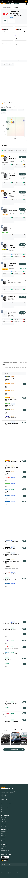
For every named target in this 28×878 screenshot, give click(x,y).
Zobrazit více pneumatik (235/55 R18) (13, 749)
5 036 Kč (22, 244)
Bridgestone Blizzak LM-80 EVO (12, 568)
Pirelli (2, 838)
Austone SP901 (12, 296)
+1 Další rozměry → (23, 161)
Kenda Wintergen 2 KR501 (10, 714)
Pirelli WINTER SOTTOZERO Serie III (13, 461)
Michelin (2, 833)
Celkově (3, 110)
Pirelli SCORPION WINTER (11, 399)
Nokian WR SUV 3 (9, 485)
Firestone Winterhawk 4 (10, 479)
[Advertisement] (14, 83)
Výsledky (17, 60)
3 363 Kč (22, 174)
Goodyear (3, 837)
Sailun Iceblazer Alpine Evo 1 (15, 280)
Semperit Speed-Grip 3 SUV (11, 653)
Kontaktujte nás (4, 846)
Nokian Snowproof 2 (14, 227)
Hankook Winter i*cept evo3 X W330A (13, 175)
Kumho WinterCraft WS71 (10, 548)
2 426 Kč (22, 312)
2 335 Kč (22, 296)
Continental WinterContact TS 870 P (13, 210)
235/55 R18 (9, 7)
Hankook (3, 840)
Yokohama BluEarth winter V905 (12, 623)
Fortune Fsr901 (8, 659)
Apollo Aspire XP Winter (10, 642)
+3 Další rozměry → (23, 213)
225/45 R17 (3, 819)
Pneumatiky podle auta (6, 807)
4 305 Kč (22, 209)
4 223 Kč (22, 264)
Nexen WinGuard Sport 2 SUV (11, 721)
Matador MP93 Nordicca (10, 629)
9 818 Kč (22, 192)
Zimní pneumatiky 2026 (6, 803)
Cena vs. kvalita (6, 60)
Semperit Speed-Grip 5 (10, 491)
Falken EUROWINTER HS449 (11, 585)
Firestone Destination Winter (11, 573)
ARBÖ (4, 7)
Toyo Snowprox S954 (9, 503)
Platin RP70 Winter (9, 665)
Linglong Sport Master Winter (11, 648)
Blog (2, 848)
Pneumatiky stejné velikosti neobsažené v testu (8, 64)
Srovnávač (3, 809)
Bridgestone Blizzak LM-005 (7, 31)
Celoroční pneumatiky (5, 805)
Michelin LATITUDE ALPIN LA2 (11, 467)
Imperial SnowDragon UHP (11, 703)
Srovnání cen (3, 811)
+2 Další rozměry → (23, 178)
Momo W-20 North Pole (10, 579)
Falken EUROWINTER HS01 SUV (12, 497)
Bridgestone (3, 835)
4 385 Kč (22, 157)
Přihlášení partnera (5, 850)
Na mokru (9, 110)
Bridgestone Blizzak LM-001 (11, 473)
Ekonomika (21, 110)
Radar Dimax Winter (9, 708)
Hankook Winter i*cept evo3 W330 (20, 31)
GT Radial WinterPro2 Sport (11, 635)
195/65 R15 (3, 821)
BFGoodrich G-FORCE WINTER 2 (12, 423)
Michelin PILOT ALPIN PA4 (11, 417)
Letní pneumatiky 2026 (5, 802)
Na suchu (15, 110)
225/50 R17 (3, 823)
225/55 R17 (3, 824)
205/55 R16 (3, 817)
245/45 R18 (3, 826)
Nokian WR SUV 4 (9, 405)
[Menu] (26, 4)
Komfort (3, 112)
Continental (3, 831)
